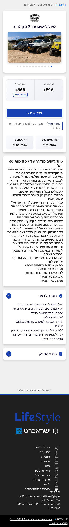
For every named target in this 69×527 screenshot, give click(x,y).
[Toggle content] (9, 296)
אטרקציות (43, 451)
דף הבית (60, 5)
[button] (51, 66)
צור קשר (55, 492)
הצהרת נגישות (51, 500)
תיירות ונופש (42, 470)
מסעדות (45, 456)
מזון (47, 465)
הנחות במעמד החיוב (37, 488)
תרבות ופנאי (42, 475)
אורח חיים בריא (41, 479)
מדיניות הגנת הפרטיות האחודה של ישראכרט (39, 506)
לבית (47, 484)
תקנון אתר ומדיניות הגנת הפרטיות (39, 496)
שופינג (46, 461)
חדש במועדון (42, 447)
